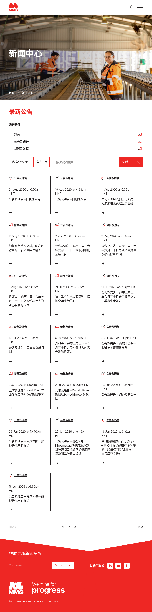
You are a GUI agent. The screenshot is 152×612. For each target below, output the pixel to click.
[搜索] (132, 7)
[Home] (13, 7)
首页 (12, 93)
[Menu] (140, 7)
